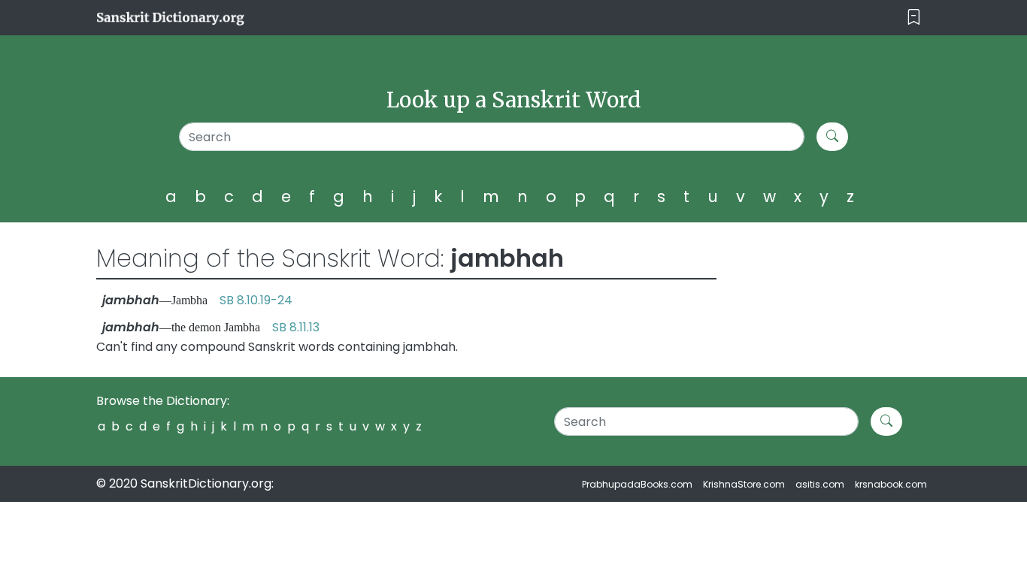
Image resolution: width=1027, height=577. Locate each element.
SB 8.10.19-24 (256, 300)
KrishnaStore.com (744, 484)
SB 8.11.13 (296, 327)
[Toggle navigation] (914, 18)
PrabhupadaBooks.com (637, 484)
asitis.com (819, 484)
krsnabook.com (891, 484)
